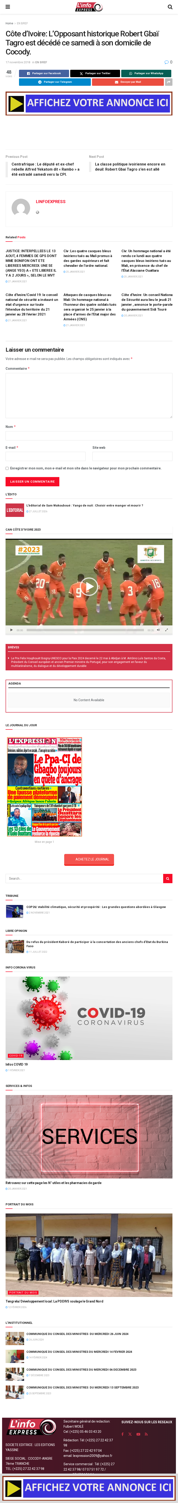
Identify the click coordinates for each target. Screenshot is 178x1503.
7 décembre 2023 (39, 1375)
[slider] (85, 630)
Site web (98, 447)
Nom (11, 426)
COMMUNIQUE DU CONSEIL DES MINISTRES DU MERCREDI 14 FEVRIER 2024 (79, 1351)
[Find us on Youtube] (138, 1434)
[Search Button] (170, 7)
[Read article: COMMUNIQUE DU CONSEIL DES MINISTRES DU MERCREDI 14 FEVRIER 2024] (15, 1356)
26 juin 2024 (36, 1339)
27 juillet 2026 (38, 511)
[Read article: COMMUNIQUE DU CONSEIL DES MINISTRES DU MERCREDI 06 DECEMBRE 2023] (15, 1374)
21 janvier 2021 (17, 320)
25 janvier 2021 (75, 272)
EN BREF (22, 23)
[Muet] (158, 630)
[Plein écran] (166, 630)
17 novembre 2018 (18, 62)
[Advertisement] (89, 134)
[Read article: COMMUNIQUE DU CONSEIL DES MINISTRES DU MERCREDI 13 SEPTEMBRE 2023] (15, 1392)
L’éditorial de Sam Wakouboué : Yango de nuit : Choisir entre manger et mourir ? (84, 505)
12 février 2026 (17, 1307)
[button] (89, 586)
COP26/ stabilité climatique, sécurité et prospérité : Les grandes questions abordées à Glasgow (96, 907)
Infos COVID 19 (17, 1064)
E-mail (12, 447)
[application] (89, 587)
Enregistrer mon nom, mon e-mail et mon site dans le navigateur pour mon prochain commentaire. (86, 468)
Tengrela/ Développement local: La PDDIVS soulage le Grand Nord (54, 1301)
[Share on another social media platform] (168, 82)
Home (9, 23)
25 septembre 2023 (40, 1393)
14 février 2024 (38, 1357)
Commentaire (18, 368)
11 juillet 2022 (38, 952)
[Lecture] (11, 630)
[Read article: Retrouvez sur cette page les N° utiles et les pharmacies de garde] (89, 1136)
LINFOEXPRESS (51, 201)
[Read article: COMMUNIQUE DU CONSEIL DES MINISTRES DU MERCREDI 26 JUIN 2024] (15, 1338)
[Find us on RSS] (146, 1434)
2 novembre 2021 (39, 912)
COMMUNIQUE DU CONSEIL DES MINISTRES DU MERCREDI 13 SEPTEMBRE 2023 (82, 1387)
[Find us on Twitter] (130, 1434)
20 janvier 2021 (133, 315)
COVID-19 (15, 1055)
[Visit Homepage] (89, 7)
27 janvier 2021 (17, 281)
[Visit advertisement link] (89, 103)
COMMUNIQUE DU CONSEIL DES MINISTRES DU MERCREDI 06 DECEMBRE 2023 (81, 1369)
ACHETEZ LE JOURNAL (92, 859)
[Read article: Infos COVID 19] (89, 1018)
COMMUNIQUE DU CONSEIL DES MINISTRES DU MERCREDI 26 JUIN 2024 (77, 1334)
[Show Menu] (8, 7)
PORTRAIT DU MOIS (23, 1292)
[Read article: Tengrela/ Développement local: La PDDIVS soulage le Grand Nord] (89, 1255)
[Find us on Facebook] (122, 1434)
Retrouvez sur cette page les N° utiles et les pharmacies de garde (54, 1183)
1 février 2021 (16, 1070)
